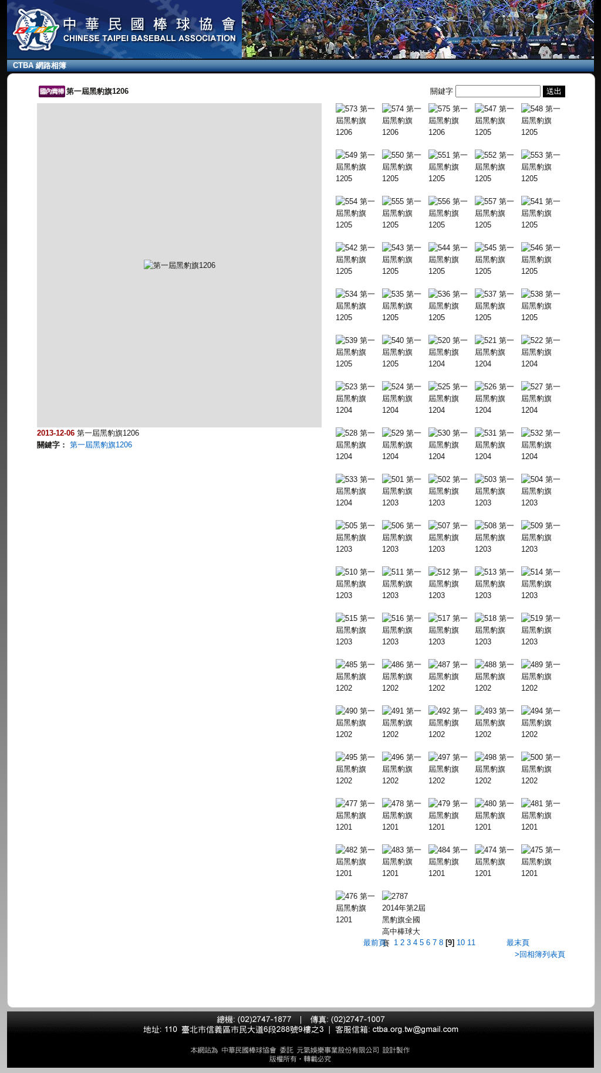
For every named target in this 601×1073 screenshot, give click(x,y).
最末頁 (518, 942)
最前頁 (374, 942)
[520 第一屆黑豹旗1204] (450, 352)
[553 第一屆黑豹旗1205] (543, 167)
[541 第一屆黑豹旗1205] (543, 213)
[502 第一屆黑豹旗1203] (450, 491)
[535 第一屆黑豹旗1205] (404, 306)
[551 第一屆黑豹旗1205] (450, 167)
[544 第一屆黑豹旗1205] (450, 259)
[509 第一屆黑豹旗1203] (543, 537)
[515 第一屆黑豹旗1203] (358, 630)
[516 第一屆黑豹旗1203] (404, 630)
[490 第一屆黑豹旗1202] (358, 723)
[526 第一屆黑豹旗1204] (497, 398)
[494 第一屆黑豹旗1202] (543, 723)
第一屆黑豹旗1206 (101, 444)
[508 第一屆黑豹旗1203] (497, 537)
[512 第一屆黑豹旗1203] (450, 584)
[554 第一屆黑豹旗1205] (358, 213)
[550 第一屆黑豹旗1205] (404, 167)
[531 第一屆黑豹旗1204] (497, 445)
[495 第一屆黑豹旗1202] (358, 769)
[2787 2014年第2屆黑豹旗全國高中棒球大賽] (404, 920)
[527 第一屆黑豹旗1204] (543, 398)
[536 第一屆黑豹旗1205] (450, 306)
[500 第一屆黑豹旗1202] (543, 769)
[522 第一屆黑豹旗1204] (543, 352)
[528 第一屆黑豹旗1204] (358, 445)
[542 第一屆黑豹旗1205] (358, 259)
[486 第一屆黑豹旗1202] (404, 676)
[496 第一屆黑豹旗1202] (404, 769)
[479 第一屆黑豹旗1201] (450, 815)
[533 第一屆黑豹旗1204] (358, 491)
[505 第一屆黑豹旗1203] (358, 537)
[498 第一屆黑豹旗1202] (497, 769)
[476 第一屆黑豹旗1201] (358, 908)
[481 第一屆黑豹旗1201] (543, 815)
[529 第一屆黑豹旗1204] (404, 445)
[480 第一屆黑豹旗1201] (497, 815)
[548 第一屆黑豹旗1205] (543, 120)
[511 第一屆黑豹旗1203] (404, 584)
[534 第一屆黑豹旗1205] (358, 306)
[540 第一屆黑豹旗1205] (404, 352)
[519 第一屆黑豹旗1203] (543, 630)
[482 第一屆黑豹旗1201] (358, 862)
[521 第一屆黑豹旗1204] (497, 352)
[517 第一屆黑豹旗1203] (450, 630)
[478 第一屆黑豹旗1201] (404, 815)
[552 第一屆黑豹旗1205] (497, 167)
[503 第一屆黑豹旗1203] (497, 491)
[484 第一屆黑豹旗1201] (450, 862)
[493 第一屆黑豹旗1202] (497, 723)
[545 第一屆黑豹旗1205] (497, 259)
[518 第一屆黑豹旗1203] (497, 630)
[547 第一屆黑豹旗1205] (497, 120)
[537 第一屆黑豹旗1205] (497, 306)
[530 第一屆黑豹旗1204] (450, 445)
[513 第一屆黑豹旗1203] (497, 584)
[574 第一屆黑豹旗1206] (404, 120)
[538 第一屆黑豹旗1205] (543, 306)
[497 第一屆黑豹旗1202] (450, 769)
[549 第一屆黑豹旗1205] (358, 167)
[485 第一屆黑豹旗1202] (358, 676)
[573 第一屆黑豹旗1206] (358, 120)
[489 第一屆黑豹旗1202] (543, 676)
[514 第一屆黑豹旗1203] (543, 584)
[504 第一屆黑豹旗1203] (543, 491)
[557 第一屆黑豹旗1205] (497, 213)
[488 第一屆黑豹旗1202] (497, 676)
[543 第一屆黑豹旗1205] (404, 259)
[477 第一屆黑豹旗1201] (358, 815)
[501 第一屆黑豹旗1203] (404, 491)
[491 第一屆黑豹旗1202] (404, 723)
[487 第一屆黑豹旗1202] (450, 676)
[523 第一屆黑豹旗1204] (358, 398)
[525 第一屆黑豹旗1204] (450, 398)
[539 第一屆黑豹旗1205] (358, 352)
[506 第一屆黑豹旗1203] (404, 537)
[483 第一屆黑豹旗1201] (404, 862)
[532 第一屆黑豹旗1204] (543, 445)
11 (471, 942)
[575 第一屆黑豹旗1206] (450, 120)
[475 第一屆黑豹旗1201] (543, 862)
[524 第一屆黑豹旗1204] (404, 398)
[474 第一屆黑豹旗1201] (497, 862)
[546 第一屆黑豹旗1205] (543, 259)
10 (461, 942)
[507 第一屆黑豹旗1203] (450, 537)
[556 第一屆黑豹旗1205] (450, 213)
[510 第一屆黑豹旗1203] (358, 584)
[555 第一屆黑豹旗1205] (404, 213)
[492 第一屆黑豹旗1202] (450, 723)
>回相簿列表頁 (540, 954)
